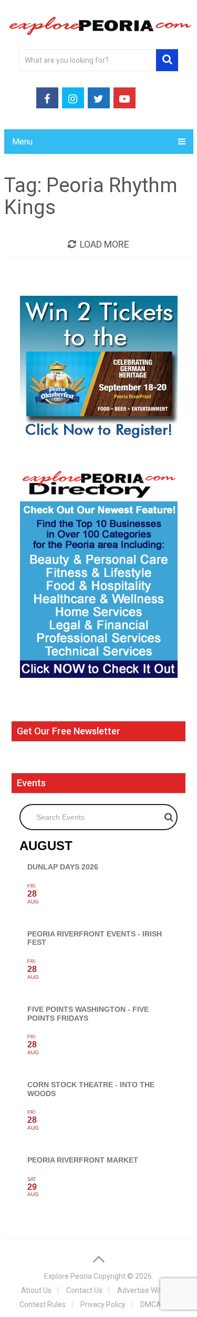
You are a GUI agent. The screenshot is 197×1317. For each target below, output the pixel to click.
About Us (36, 1290)
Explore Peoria (68, 1276)
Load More (104, 244)
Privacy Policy (103, 1304)
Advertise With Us (146, 1290)
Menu (22, 142)
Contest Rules (42, 1304)
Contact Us (84, 1290)
